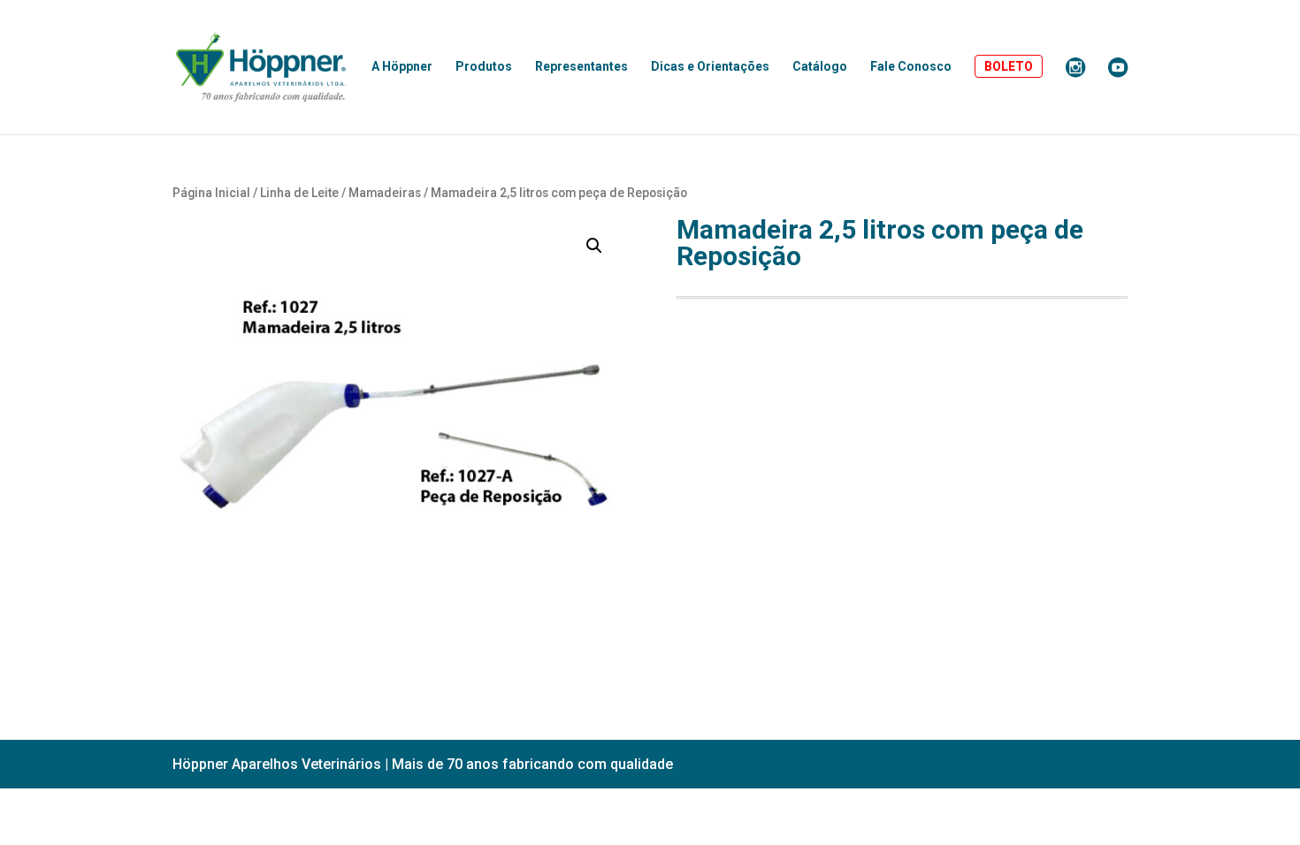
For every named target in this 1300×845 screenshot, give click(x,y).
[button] (594, 246)
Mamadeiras (384, 193)
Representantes (581, 66)
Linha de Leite (299, 193)
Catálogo (819, 66)
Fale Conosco (911, 66)
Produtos (483, 66)
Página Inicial (211, 193)
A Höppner (401, 66)
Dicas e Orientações (710, 66)
